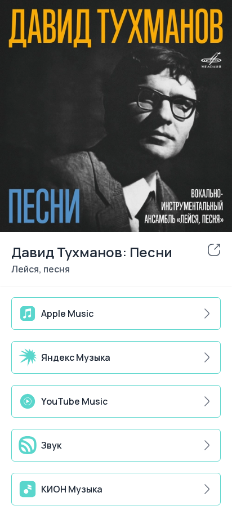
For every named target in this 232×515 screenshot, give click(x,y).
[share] (214, 250)
